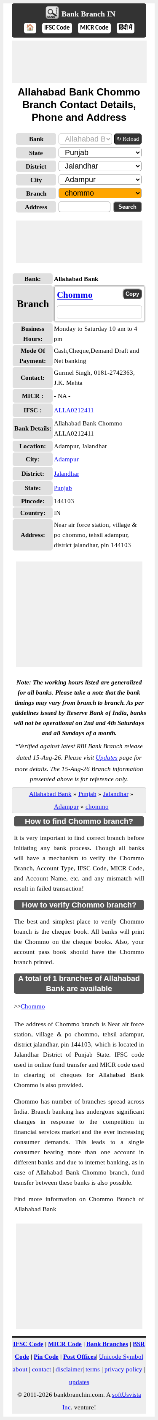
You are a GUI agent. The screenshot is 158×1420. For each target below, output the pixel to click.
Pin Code (46, 1356)
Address (36, 207)
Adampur (66, 459)
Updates (107, 757)
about (20, 1369)
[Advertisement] (79, 62)
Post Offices (79, 1356)
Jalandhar (66, 473)
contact (41, 1369)
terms (93, 1369)
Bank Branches (107, 1344)
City (36, 180)
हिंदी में (125, 28)
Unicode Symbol (121, 1356)
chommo (97, 806)
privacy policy (123, 1369)
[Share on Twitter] (99, 312)
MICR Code (94, 28)
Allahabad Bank (50, 793)
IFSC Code (57, 28)
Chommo (75, 295)
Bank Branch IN (88, 14)
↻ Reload (128, 139)
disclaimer (69, 1369)
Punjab (63, 488)
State (36, 153)
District (36, 166)
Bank (36, 139)
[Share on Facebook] (85, 312)
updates (79, 1382)
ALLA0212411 (74, 410)
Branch (36, 193)
